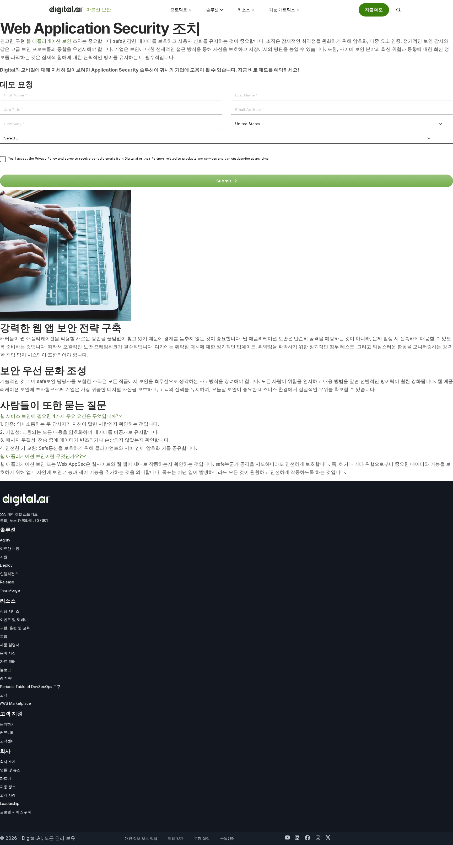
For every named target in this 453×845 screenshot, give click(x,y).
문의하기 (7, 724)
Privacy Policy (46, 158)
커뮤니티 (7, 732)
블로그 (5, 670)
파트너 (5, 778)
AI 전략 (6, 678)
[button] (398, 10)
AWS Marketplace (15, 703)
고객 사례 (8, 795)
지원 (3, 557)
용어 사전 (8, 653)
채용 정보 (8, 786)
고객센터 (7, 741)
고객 (3, 695)
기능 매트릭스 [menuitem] (282, 9)
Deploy (6, 565)
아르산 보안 (98, 9)
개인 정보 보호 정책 (141, 838)
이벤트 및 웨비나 (14, 619)
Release (7, 582)
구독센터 (227, 838)
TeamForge (10, 590)
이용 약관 (176, 838)
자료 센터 (8, 661)
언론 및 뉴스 (10, 770)
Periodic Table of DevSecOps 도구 (30, 686)
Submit (223, 180)
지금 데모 (374, 9)
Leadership (9, 803)
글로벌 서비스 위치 (15, 812)
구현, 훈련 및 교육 (15, 628)
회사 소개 (8, 761)
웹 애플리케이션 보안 (48, 41)
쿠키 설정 (202, 838)
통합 (3, 636)
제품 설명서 (9, 644)
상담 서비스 (9, 611)
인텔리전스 (9, 573)
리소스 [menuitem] (244, 9)
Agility (5, 540)
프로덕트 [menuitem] (178, 9)
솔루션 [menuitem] (212, 9)
